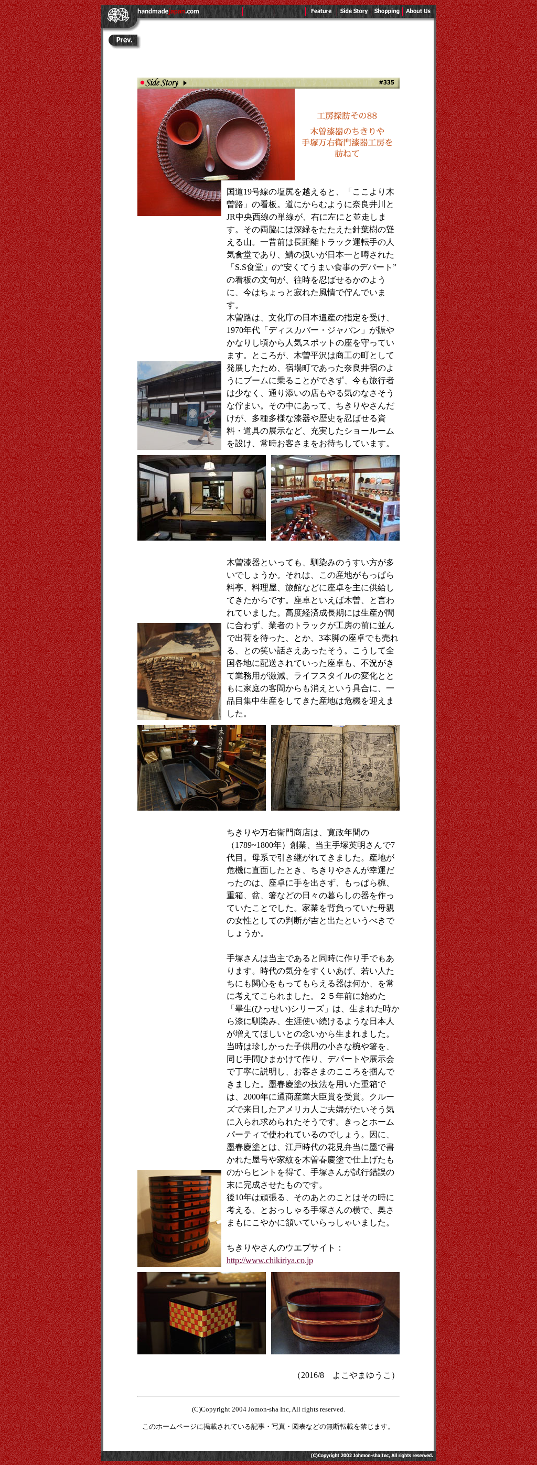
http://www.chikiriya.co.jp (270, 1260)
